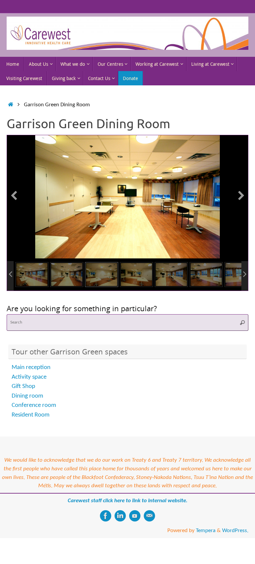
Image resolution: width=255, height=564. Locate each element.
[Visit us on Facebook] (105, 525)
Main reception (31, 377)
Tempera (205, 540)
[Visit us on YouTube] (134, 525)
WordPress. (235, 540)
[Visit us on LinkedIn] (120, 525)
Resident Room (30, 425)
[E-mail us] (149, 525)
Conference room (34, 415)
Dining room (27, 406)
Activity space (29, 387)
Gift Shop (23, 396)
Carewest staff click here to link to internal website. (128, 510)
